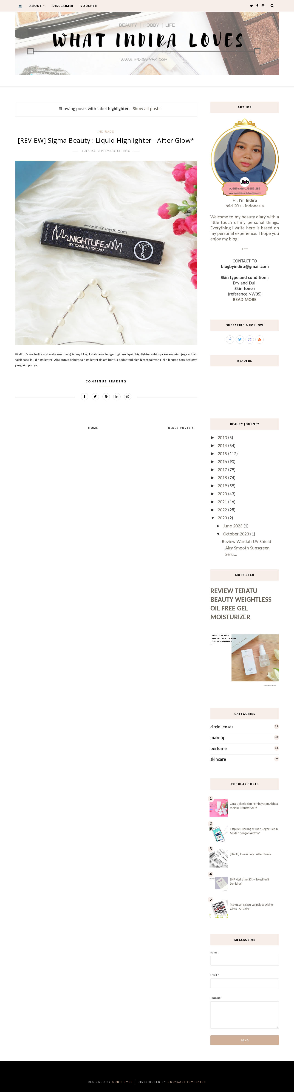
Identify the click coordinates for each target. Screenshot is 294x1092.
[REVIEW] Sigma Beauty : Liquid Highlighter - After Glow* (106, 140)
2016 (223, 462)
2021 (223, 502)
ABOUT (35, 6)
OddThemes (122, 1082)
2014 (223, 446)
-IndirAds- (106, 131)
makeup (218, 738)
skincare (218, 759)
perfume (218, 749)
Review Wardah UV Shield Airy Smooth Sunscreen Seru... (246, 548)
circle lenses (221, 727)
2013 (223, 438)
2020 (223, 494)
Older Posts (180, 427)
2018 (223, 478)
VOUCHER (88, 6)
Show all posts (146, 109)
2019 (223, 486)
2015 (223, 454)
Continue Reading (106, 381)
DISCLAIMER (63, 6)
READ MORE (245, 300)
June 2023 (233, 526)
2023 (223, 518)
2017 (223, 470)
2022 (223, 510)
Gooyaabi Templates (187, 1082)
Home (93, 427)
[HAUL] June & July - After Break (250, 854)
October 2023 (236, 534)
